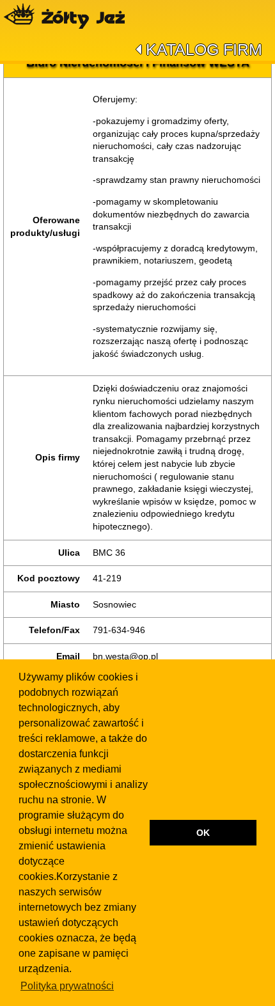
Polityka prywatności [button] (67, 985)
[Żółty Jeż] (70, 16)
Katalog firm (204, 49)
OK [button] (203, 833)
